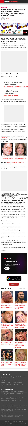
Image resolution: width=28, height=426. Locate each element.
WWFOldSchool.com (6, 137)
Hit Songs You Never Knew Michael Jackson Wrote (7, 158)
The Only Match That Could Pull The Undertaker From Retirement (20, 345)
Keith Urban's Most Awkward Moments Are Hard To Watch (20, 158)
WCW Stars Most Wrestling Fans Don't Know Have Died (20, 325)
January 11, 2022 (11, 96)
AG (8, 18)
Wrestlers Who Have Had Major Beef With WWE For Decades (20, 364)
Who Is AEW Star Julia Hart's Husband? (7, 343)
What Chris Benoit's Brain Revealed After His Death (7, 325)
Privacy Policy (8, 421)
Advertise (14, 421)
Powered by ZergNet (23, 288)
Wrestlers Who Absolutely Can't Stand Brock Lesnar (6, 305)
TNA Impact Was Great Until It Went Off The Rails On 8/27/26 (20, 306)
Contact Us (20, 421)
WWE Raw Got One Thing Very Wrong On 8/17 (7, 364)
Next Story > (14, 284)
